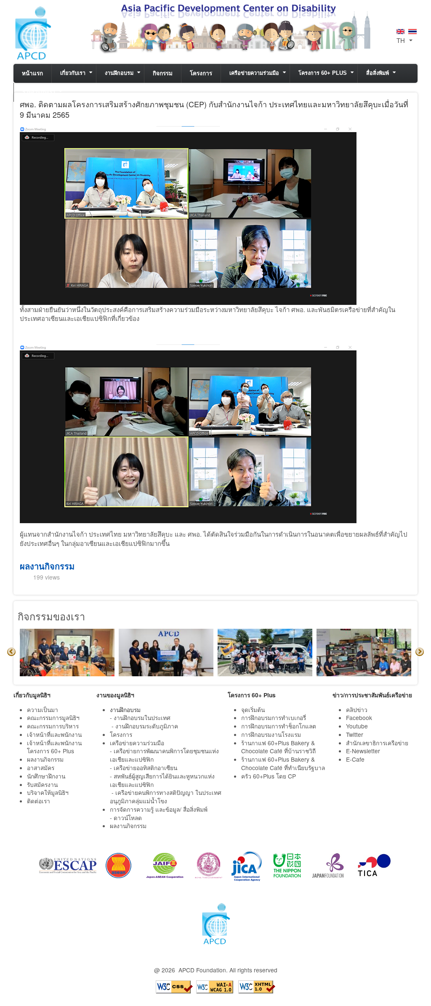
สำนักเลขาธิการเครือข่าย (377, 743)
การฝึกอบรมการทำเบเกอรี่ (273, 717)
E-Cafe (356, 759)
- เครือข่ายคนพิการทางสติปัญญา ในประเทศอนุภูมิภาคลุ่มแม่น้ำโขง (165, 796)
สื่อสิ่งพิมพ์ (377, 73)
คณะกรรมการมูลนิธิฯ (53, 717)
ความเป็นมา (42, 709)
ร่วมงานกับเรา (38, 92)
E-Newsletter (364, 751)
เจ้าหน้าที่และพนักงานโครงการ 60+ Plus (54, 747)
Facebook (359, 717)
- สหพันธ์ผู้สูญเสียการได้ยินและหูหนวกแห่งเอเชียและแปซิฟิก (162, 780)
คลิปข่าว (356, 709)
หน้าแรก (32, 73)
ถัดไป (419, 652)
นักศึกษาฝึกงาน (46, 776)
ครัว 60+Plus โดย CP (268, 776)
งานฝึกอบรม (119, 73)
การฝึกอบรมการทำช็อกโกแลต (278, 726)
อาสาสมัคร (40, 767)
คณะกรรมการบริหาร (53, 726)
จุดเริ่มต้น (253, 709)
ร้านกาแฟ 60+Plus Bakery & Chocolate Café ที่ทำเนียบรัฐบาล (284, 763)
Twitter (354, 734)
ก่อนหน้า (11, 652)
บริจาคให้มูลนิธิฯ (48, 792)
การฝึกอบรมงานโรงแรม (271, 734)
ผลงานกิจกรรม (47, 566)
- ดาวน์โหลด (126, 817)
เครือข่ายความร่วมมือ (254, 73)
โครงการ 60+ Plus (322, 73)
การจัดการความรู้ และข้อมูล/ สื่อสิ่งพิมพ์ (159, 809)
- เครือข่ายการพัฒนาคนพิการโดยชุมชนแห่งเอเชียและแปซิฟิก (164, 755)
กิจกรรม (163, 73)
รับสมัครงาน (42, 784)
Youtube (357, 726)
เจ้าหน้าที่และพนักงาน (54, 734)
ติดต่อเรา (38, 801)
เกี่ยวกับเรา (72, 73)
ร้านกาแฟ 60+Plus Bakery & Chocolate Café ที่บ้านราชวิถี (279, 747)
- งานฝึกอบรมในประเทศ (140, 717)
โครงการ (201, 73)
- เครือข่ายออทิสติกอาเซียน (143, 767)
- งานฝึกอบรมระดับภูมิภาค (145, 726)
